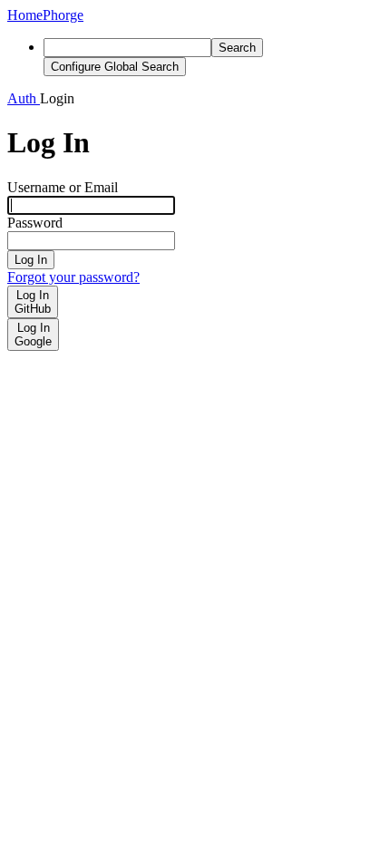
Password (35, 222)
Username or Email (62, 187)
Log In (31, 260)
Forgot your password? (73, 277)
